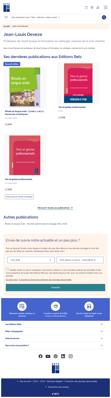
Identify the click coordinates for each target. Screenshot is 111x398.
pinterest (55, 356)
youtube (48, 356)
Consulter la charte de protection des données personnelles (45, 279)
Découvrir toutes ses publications (54, 207)
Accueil (6, 26)
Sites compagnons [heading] (14, 331)
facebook (40, 356)
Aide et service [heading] (12, 338)
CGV (35, 381)
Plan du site (25, 381)
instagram (70, 356)
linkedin (63, 356)
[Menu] (106, 7)
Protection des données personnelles (81, 381)
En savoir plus (12, 279)
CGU (42, 381)
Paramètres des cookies (58, 386)
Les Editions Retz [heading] (13, 324)
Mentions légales (54, 381)
